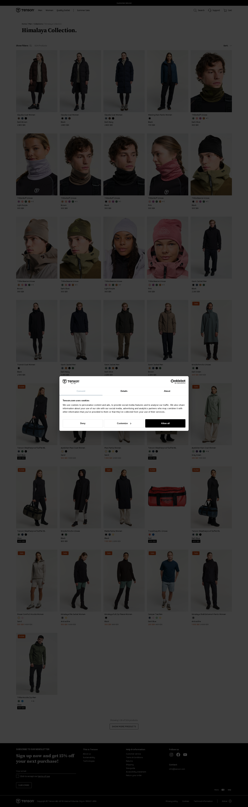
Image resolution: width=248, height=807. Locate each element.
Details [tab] (124, 391)
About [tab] (167, 391)
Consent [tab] (81, 391)
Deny (82, 423)
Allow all (165, 423)
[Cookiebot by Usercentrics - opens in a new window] (172, 381)
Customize (122, 423)
